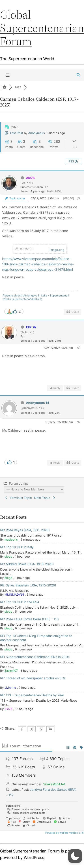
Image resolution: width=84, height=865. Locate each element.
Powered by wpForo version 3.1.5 (64, 832)
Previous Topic (20, 498)
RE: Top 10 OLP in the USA (19, 602)
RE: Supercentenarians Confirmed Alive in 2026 (34, 657)
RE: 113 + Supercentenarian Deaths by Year (32, 695)
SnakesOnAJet (54, 784)
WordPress (34, 857)
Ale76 (30, 178)
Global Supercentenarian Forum (42, 27)
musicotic (11, 539)
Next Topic (43, 498)
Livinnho (10, 687)
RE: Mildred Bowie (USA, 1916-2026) (27, 564)
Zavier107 (11, 670)
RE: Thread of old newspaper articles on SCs (32, 678)
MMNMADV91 (14, 594)
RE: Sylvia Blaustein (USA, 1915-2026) (28, 585)
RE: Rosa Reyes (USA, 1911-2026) (25, 530)
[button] (75, 856)
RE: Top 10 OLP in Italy (17, 547)
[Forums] (4, 87)
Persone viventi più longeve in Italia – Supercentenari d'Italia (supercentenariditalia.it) (36, 297)
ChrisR (31, 327)
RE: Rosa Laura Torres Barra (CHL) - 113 (29, 619)
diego (8, 556)
